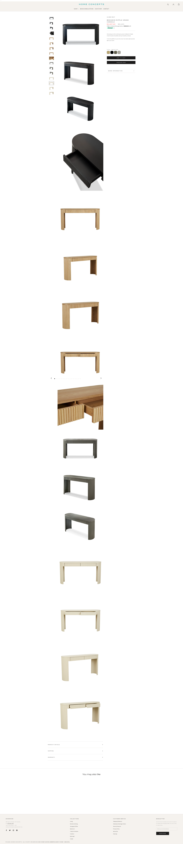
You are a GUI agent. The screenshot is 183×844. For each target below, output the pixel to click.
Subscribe (162, 833)
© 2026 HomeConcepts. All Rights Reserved (22, 842)
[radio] (108, 52)
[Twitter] (10, 830)
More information (115, 70)
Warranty (51, 757)
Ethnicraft (72, 836)
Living (71, 821)
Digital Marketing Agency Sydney (55, 842)
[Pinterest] (17, 830)
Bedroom (72, 828)
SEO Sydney (41, 842)
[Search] (168, 4)
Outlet (71, 838)
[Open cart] (178, 4)
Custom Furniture (74, 831)
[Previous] (51, 378)
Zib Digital (67, 842)
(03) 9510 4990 (10, 823)
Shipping (51, 750)
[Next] (101, 378)
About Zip (115, 831)
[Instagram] (13, 830)
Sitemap (115, 833)
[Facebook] (6, 830)
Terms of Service (117, 826)
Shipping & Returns (117, 821)
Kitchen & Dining (74, 823)
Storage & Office (74, 826)
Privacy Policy (116, 828)
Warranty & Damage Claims (119, 823)
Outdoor (72, 833)
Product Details (54, 744)
